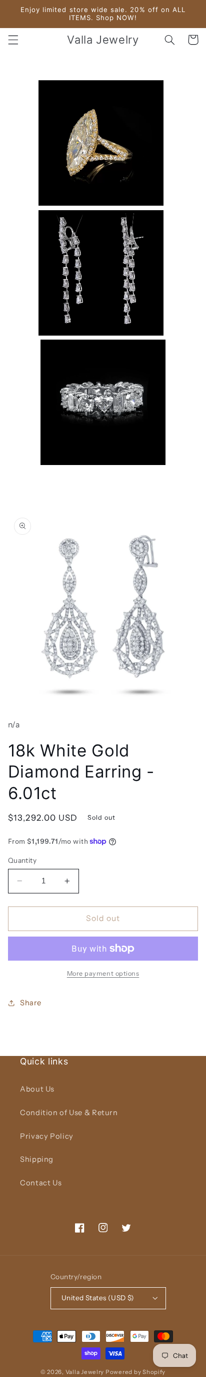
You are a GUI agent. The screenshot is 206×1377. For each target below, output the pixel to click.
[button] (13, 39)
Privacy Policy (47, 1136)
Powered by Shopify (136, 1371)
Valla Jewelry (86, 1371)
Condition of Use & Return (69, 1112)
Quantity (22, 860)
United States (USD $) (98, 1298)
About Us (37, 1089)
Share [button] (31, 1002)
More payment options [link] (103, 973)
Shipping (37, 1159)
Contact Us (41, 1182)
